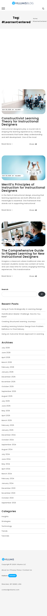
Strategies (6, 521)
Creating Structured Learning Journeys (19, 321)
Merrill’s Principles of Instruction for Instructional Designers (23, 187)
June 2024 (6, 459)
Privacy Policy (15, 570)
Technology (7, 526)
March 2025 (7, 420)
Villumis (18, 109)
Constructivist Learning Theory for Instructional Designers (20, 121)
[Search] (41, 294)
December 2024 (9, 435)
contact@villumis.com (10, 590)
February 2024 (8, 478)
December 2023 (8, 488)
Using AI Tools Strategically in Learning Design (22, 309)
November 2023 (8, 493)
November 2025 (8, 382)
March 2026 (7, 362)
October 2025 (8, 386)
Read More (7, 144)
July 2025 (6, 401)
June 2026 (6, 352)
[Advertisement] (23, 64)
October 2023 (8, 498)
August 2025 (7, 396)
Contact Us (27, 570)
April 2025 (6, 415)
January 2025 (7, 430)
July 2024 (6, 454)
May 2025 (6, 411)
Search (5, 289)
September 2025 (9, 391)
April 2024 (6, 469)
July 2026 (6, 348)
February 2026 (8, 367)
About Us (5, 570)
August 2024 (7, 449)
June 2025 (6, 406)
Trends (5, 531)
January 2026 (7, 372)
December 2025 (9, 377)
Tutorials (5, 536)
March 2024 (7, 474)
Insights (5, 516)
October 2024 (8, 440)
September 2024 (9, 445)
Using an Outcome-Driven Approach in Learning (23, 334)
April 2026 (6, 357)
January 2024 (7, 483)
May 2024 (6, 464)
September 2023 (9, 503)
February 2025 (8, 425)
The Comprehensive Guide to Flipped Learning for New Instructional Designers (23, 253)
